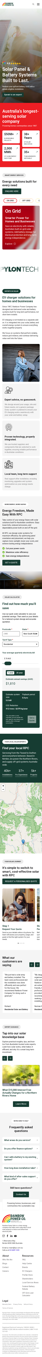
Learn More (21, 1104)
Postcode (7, 629)
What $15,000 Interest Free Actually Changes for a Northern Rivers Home (19, 1093)
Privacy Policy (17, 1304)
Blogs (4, 1263)
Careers (5, 1271)
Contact (5, 1267)
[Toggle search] (33, 4)
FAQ (24, 1260)
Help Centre (27, 1263)
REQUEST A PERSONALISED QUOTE (21, 881)
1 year (10, 673)
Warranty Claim (6, 1304)
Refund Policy (28, 1304)
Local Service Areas (30, 1282)
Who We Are (7, 1260)
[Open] (38, 4)
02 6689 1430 (14, 1250)
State (25, 629)
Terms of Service (7, 1308)
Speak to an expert (13, 95)
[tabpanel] (21, 227)
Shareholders (27, 1279)
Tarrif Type (7, 640)
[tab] (10, 200)
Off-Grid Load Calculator (27, 1294)
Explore (8, 244)
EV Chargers (27, 1271)
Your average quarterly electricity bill (18, 653)
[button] (21, 1140)
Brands (25, 1267)
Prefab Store (27, 1275)
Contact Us (21, 1194)
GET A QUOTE (11, 562)
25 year (19, 673)
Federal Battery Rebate (28, 1287)
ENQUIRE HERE (11, 191)
